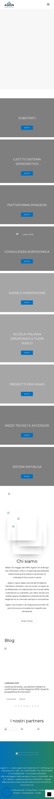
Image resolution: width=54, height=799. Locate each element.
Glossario (16, 793)
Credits (38, 793)
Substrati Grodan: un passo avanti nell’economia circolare (23, 687)
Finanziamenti (28, 793)
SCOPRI (27, 128)
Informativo (38, 653)
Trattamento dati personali (13, 790)
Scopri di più (27, 621)
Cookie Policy (44, 790)
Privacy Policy (31, 790)
